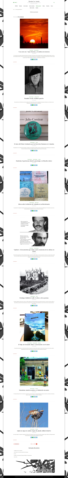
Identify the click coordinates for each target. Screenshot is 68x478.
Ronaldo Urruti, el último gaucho (34, 98)
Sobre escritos (36, 202)
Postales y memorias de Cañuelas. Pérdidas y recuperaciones (23, 455)
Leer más (14, 107)
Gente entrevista (30, 159)
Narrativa (37, 388)
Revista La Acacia (34, 1)
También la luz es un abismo (18, 450)
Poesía (37, 296)
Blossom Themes (43, 476)
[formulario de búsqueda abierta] (54, 2)
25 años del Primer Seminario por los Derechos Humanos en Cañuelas (34, 144)
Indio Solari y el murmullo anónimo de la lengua (21, 452)
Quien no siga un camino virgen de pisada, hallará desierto (34, 431)
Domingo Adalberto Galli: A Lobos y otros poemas (34, 298)
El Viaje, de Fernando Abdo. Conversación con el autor (34, 344)
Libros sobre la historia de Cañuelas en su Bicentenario (34, 204)
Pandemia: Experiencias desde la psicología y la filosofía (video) (34, 161)
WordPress (51, 476)
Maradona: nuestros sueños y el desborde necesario (34, 390)
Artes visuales (31, 50)
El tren (15, 453)
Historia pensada (36, 50)
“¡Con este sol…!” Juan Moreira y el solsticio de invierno (34, 52)
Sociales (37, 142)
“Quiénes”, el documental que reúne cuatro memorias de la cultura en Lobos (34, 250)
